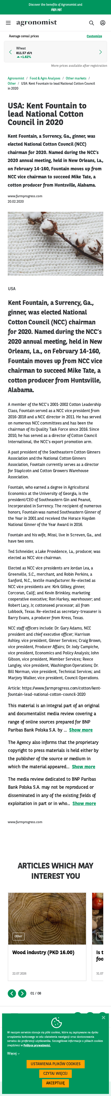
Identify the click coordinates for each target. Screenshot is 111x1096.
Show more (80, 730)
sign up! (56, 9)
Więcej (12, 1053)
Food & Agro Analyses (45, 78)
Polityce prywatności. (37, 1045)
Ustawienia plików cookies (56, 1064)
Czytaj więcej (55, 1074)
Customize (94, 36)
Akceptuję (55, 1083)
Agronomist (16, 78)
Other (12, 83)
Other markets (76, 78)
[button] (8, 22)
